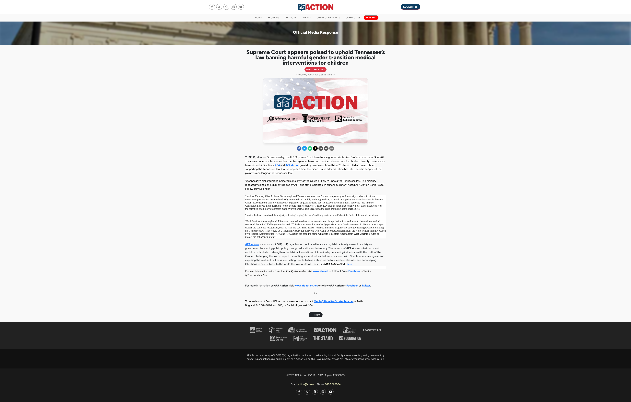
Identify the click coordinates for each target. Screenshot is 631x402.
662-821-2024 (332, 384)
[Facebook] (212, 7)
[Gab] (226, 7)
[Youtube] (241, 7)
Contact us (353, 17)
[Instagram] (234, 7)
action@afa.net (306, 384)
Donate (371, 17)
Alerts (306, 17)
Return (316, 314)
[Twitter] (219, 7)
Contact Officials (328, 17)
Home (258, 17)
